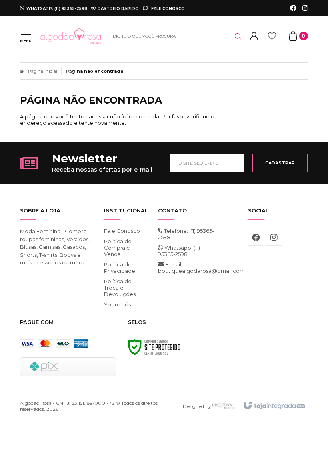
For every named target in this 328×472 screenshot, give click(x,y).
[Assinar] (280, 163)
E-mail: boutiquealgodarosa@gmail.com (188, 267)
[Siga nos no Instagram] (305, 8)
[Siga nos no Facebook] (293, 8)
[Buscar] (231, 36)
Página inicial (42, 71)
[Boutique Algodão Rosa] (70, 36)
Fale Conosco (167, 8)
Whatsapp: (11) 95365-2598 (179, 250)
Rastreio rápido (118, 8)
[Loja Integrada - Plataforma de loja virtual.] (274, 406)
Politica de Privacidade (119, 267)
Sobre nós (117, 304)
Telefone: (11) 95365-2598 (186, 234)
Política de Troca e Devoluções (120, 287)
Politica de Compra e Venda (118, 247)
